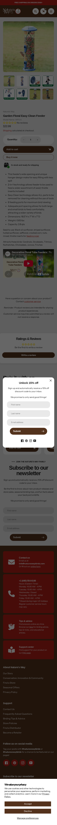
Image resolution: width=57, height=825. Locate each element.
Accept (28, 803)
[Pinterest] (26, 440)
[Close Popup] (50, 380)
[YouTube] (34, 440)
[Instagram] (30, 440)
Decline (28, 811)
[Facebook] (22, 440)
